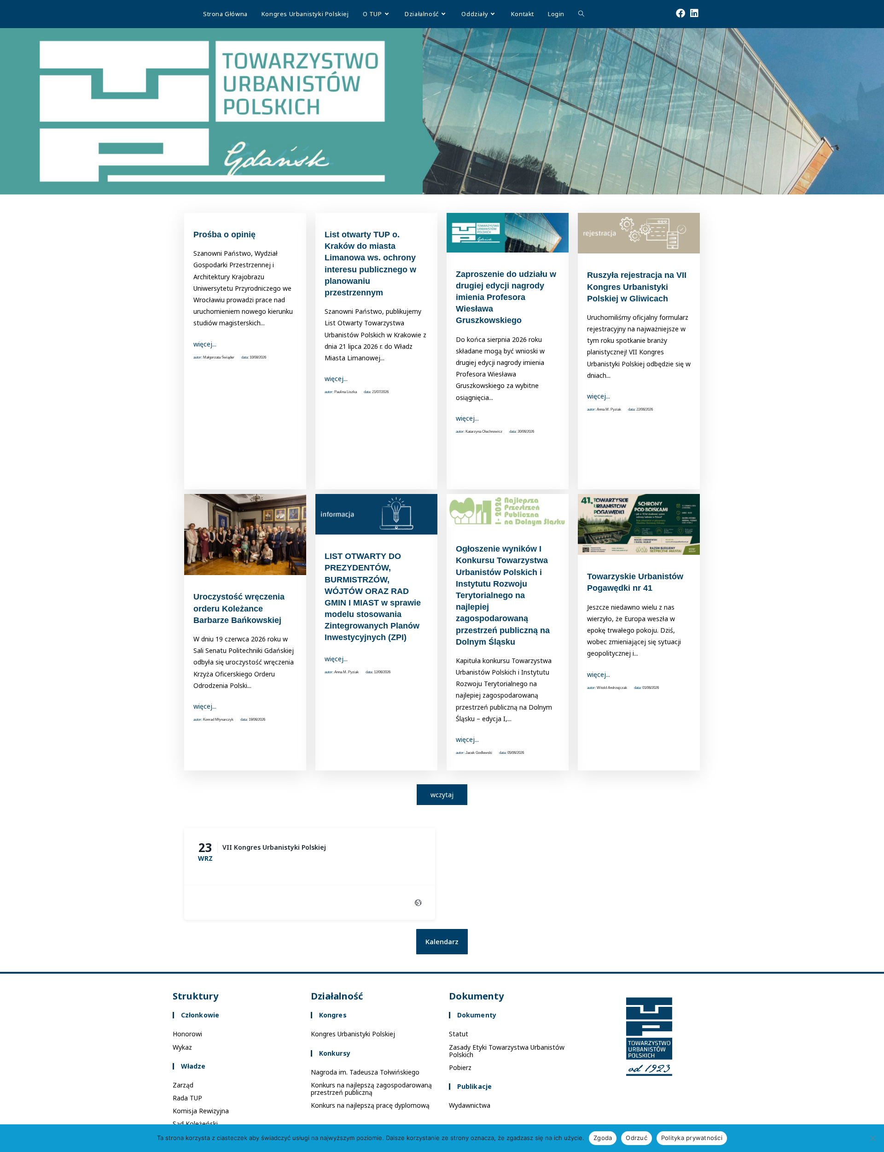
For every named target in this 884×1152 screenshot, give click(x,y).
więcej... (204, 344)
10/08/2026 (258, 357)
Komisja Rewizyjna (201, 1110)
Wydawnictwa (469, 1105)
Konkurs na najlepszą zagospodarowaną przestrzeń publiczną (371, 1089)
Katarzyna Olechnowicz (483, 431)
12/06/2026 (382, 672)
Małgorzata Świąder (218, 357)
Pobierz (460, 1067)
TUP (176, 13)
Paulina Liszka (345, 392)
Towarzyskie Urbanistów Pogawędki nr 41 (635, 582)
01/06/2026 (650, 688)
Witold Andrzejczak (612, 688)
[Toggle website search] (581, 14)
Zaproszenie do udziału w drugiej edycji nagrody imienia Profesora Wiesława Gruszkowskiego (506, 297)
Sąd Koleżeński (195, 1123)
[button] (442, 941)
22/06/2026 (644, 409)
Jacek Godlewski (478, 753)
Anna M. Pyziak (609, 409)
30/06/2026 (526, 431)
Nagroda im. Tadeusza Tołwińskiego (365, 1072)
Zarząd (183, 1085)
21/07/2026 (380, 392)
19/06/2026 (257, 719)
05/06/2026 (515, 753)
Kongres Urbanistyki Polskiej (353, 1033)
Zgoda (602, 1137)
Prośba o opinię (224, 234)
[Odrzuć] (872, 1138)
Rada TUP (187, 1097)
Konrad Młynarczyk (218, 719)
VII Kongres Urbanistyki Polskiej (274, 847)
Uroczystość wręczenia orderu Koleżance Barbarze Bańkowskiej (239, 608)
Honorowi (187, 1033)
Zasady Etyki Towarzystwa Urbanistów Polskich (506, 1051)
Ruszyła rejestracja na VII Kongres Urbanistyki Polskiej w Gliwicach (636, 286)
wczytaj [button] (442, 794)
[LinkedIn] (706, 12)
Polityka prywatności (691, 1137)
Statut (458, 1033)
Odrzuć (636, 1137)
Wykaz (182, 1047)
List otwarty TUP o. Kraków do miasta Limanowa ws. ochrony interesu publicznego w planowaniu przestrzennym (370, 263)
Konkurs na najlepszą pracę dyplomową (370, 1105)
